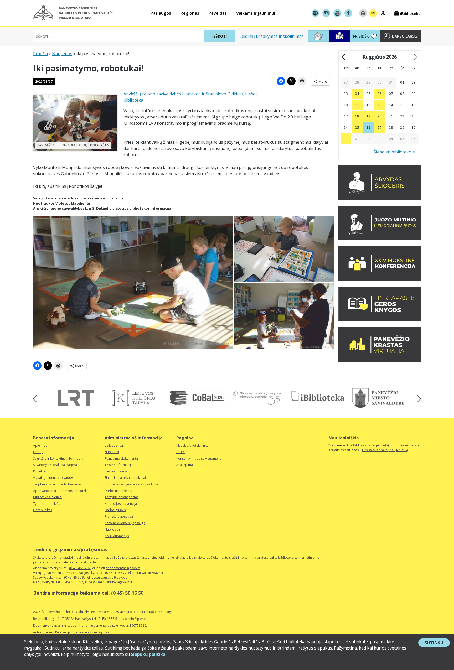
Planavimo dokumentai (122, 458)
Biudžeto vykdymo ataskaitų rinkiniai (132, 484)
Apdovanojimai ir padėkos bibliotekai (61, 491)
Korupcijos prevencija (121, 503)
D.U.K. (180, 452)
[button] (73, 12)
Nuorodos (112, 529)
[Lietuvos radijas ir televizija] (76, 398)
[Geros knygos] (379, 320)
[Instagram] (326, 13)
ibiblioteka (53, 562)
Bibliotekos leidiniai (47, 497)
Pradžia (40, 53)
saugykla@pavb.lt (114, 577)
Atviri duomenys (117, 536)
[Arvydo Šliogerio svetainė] (379, 198)
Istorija (38, 452)
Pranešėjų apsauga (119, 516)
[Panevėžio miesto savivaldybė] (378, 398)
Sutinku (437, 643)
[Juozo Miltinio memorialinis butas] (379, 239)
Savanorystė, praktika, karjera (55, 465)
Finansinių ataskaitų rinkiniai (125, 477)
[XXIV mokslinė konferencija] (379, 279)
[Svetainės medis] (383, 13)
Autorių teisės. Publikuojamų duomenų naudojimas (71, 632)
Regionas (189, 13)
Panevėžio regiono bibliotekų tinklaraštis (73, 145)
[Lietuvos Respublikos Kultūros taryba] (136, 398)
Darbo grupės (115, 510)
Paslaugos (161, 13)
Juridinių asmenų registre (99, 625)
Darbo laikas (405, 36)
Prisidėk (361, 36)
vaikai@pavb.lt (152, 572)
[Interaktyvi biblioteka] (317, 396)
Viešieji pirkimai (116, 471)
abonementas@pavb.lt (123, 568)
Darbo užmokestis (118, 491)
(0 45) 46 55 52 (72, 582)
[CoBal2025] (197, 398)
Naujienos (62, 53)
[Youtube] (337, 13)
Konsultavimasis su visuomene (198, 458)
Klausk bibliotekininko (192, 445)
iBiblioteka (410, 13)
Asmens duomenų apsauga (125, 523)
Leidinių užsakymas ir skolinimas (271, 36)
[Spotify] (315, 13)
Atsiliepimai (185, 465)
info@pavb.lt (137, 618)
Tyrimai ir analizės (46, 503)
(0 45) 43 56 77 (116, 572)
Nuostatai (112, 452)
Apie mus (40, 445)
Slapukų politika (148, 654)
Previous (36, 398)
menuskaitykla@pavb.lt (115, 582)
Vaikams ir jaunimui (255, 13)
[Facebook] (348, 13)
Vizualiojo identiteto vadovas (54, 477)
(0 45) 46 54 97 (80, 568)
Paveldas (218, 13)
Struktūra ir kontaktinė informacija (58, 458)
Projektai (39, 471)
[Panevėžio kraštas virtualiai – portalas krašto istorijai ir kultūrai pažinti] (379, 360)
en (373, 13)
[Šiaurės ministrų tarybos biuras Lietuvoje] (257, 398)
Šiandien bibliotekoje (394, 152)
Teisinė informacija (119, 465)
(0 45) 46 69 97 (75, 577)
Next (417, 398)
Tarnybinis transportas (121, 497)
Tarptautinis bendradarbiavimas (57, 484)
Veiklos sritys (114, 445)
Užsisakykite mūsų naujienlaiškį (385, 450)
